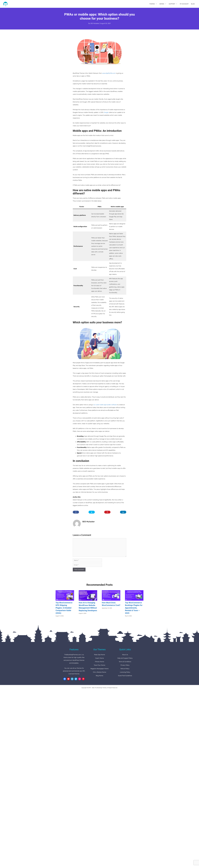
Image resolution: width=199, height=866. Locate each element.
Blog (193, 4)
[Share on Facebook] (76, 512)
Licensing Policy (125, 672)
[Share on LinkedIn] (123, 512)
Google (106, 112)
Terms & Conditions (125, 661)
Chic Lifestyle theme (99, 672)
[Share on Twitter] (92, 512)
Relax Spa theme (99, 654)
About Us (125, 654)
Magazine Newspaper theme (99, 668)
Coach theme (99, 658)
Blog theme (99, 675)
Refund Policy (125, 668)
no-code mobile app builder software (105, 405)
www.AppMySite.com (109, 73)
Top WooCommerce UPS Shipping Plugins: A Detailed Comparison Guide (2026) (64, 608)
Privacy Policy (125, 665)
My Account (184, 4)
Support (172, 4)
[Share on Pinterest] (107, 512)
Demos (161, 4)
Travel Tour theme (99, 665)
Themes (152, 4)
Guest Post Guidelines (125, 675)
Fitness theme (99, 661)
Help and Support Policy (125, 658)
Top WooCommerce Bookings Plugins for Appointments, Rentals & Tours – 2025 (133, 608)
